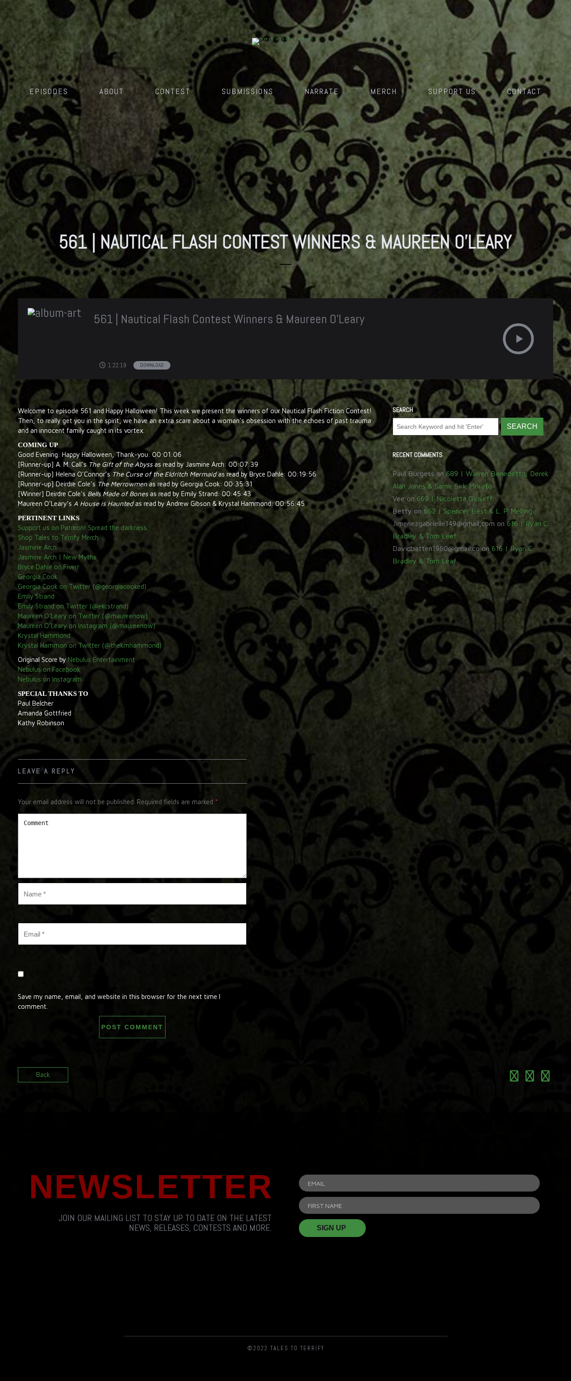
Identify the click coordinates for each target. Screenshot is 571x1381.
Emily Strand (36, 596)
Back (43, 1074)
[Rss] (184, 1298)
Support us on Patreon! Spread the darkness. (83, 527)
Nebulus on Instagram (50, 679)
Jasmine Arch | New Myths (57, 557)
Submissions (247, 91)
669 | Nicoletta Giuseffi (455, 498)
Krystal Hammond (44, 635)
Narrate (322, 91)
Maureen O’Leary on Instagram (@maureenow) (86, 625)
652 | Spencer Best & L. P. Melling (478, 511)
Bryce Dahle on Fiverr (48, 567)
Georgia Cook (38, 576)
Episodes (48, 91)
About (111, 91)
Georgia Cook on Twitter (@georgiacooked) (82, 586)
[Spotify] (336, 1298)
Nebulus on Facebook (49, 669)
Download (152, 365)
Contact (524, 91)
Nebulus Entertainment (101, 659)
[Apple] (387, 1298)
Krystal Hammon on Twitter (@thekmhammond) (89, 645)
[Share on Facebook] (514, 1077)
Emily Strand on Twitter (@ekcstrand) (73, 606)
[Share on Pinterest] (545, 1077)
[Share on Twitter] (530, 1077)
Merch (383, 91)
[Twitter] (285, 1298)
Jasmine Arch (37, 547)
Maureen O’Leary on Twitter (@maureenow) (83, 616)
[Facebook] (235, 1298)
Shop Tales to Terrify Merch (58, 537)
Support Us (452, 91)
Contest (172, 91)
